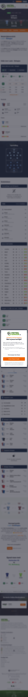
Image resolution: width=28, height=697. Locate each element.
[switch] (3, 347)
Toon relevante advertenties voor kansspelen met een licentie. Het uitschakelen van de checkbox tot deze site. (15, 348)
